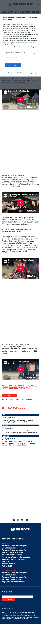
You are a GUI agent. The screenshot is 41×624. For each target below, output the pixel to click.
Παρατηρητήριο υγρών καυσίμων (16, 557)
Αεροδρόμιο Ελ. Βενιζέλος (14, 559)
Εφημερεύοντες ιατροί (12, 548)
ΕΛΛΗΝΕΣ (33, 399)
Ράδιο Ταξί (7, 566)
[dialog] (20, 45)
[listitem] (20, 53)
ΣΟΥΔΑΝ (26, 399)
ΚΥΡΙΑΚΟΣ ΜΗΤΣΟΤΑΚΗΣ (12, 399)
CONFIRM (13, 65)
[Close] (37, 18)
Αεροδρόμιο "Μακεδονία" (13, 582)
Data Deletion (9, 73)
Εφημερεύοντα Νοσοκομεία (14, 546)
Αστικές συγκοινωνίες (12, 555)
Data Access (20, 73)
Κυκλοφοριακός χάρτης (12, 552)
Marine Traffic (8, 564)
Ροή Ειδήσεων (16, 408)
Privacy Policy (31, 73)
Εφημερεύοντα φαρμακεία (14, 550)
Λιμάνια (5, 561)
